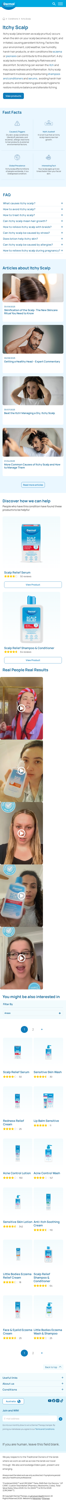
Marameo (37, 1498)
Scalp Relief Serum (17, 572)
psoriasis (11, 56)
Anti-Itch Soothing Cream (47, 1223)
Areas (7, 1013)
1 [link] (24, 1029)
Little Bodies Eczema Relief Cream (17, 1275)
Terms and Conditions (44, 1429)
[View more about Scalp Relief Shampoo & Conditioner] (31, 619)
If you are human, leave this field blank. (31, 1444)
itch (51, 65)
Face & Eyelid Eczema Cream (17, 1331)
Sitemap (46, 1498)
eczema (57, 51)
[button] (54, 3)
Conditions (10, 1389)
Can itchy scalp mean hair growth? (25, 221)
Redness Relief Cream (13, 1122)
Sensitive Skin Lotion (17, 1222)
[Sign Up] (60, 1419)
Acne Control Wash (47, 1173)
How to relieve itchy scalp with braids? (27, 227)
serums (32, 78)
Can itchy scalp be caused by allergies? (28, 244)
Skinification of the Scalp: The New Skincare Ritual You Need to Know (31, 312)
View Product (33, 584)
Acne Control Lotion (17, 1173)
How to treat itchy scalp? (19, 215)
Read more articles (33, 484)
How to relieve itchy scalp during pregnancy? (31, 250)
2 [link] (33, 1029)
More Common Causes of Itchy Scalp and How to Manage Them (32, 466)
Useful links (10, 1378)
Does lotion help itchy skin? (20, 238)
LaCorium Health (36, 1496)
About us (8, 1383)
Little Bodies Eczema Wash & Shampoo (48, 1331)
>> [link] (41, 1029)
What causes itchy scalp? (19, 203)
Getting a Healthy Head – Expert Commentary (32, 361)
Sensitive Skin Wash (48, 1072)
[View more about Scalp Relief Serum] (31, 543)
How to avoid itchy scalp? (19, 209)
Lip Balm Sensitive (46, 1121)
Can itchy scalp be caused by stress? (26, 233)
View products (13, 95)
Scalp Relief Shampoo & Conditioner (29, 648)
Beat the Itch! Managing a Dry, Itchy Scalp (29, 413)
